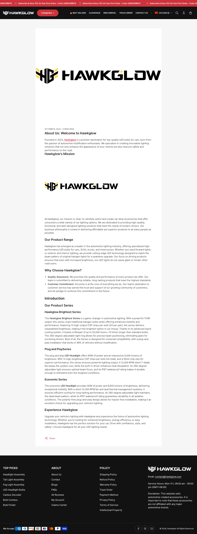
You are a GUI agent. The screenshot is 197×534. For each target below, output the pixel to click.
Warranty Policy (108, 484)
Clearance (94, 13)
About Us (56, 474)
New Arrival (109, 13)
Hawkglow (171, 528)
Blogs (54, 484)
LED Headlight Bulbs (14, 489)
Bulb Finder (9, 505)
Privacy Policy (107, 499)
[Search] (177, 13)
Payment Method (109, 494)
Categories (46, 13)
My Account (57, 499)
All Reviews (57, 494)
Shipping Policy (108, 474)
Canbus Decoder (12, 494)
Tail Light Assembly (13, 479)
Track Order (126, 13)
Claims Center (59, 505)
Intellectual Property (111, 510)
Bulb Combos (10, 499)
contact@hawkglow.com (168, 476)
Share (52, 438)
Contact (55, 479)
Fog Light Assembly (13, 484)
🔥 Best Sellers (78, 13)
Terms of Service (109, 505)
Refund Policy (107, 479)
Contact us (142, 13)
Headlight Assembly (14, 474)
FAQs (54, 489)
